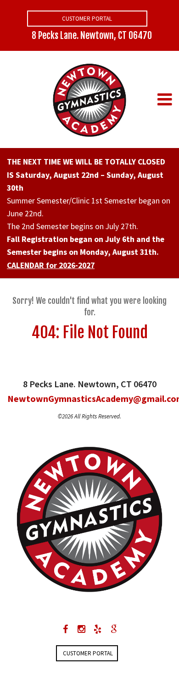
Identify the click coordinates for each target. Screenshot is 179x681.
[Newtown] (89, 98)
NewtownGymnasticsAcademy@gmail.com (89, 398)
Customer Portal (87, 18)
